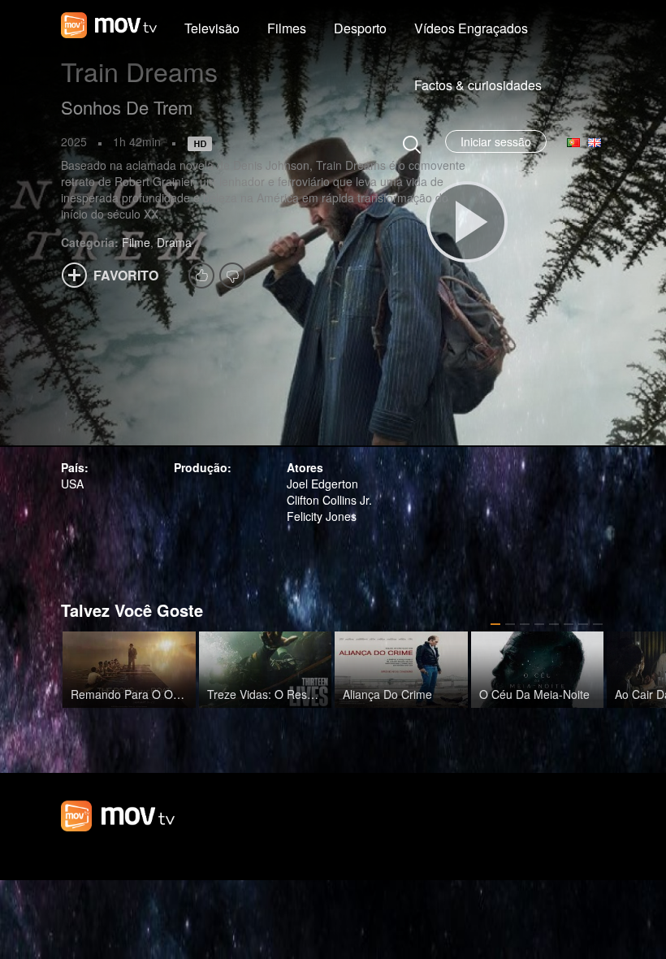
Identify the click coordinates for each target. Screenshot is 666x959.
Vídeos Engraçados (471, 28)
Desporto (360, 28)
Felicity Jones (322, 516)
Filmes (286, 28)
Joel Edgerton (322, 483)
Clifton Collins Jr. (329, 500)
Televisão (212, 28)
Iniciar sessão (496, 141)
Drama (174, 242)
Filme (136, 242)
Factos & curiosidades (478, 85)
